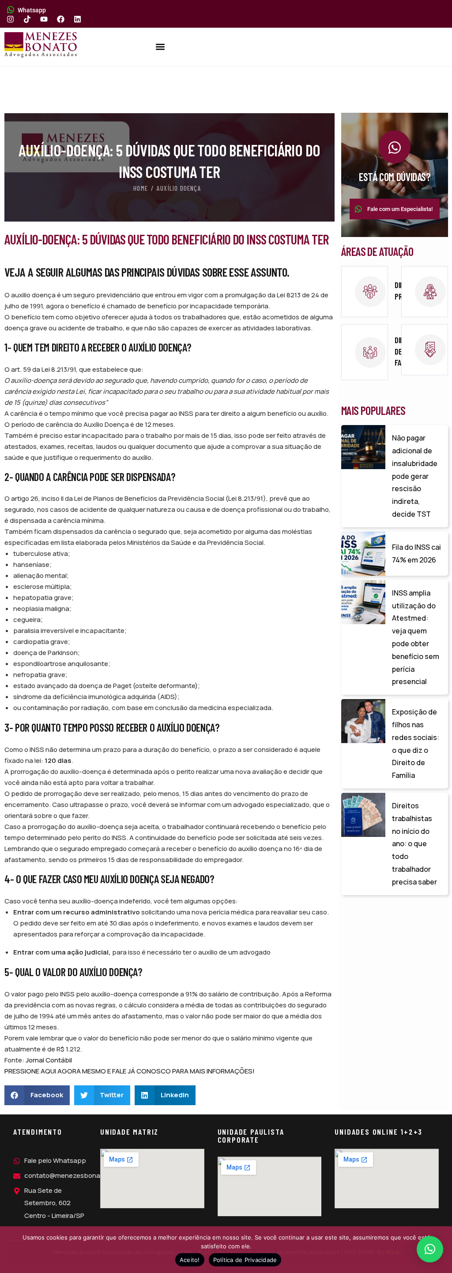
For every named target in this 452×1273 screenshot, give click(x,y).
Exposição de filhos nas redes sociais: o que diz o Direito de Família (415, 743)
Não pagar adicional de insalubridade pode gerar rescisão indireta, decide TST (414, 476)
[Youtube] (44, 19)
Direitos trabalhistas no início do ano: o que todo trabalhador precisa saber (414, 844)
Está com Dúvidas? (394, 176)
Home (140, 188)
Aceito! (190, 1259)
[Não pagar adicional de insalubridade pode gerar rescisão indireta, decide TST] (363, 447)
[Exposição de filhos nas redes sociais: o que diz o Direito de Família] (363, 721)
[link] (365, 291)
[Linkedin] (77, 19)
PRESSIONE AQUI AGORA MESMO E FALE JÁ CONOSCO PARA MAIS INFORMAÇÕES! (129, 1071)
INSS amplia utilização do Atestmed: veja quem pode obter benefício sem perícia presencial (415, 637)
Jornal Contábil (49, 1060)
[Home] (40, 45)
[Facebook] (60, 19)
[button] (160, 47)
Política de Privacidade (245, 1259)
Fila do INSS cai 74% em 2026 (416, 553)
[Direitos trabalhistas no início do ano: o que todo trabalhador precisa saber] (363, 815)
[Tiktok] (27, 19)
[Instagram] (10, 19)
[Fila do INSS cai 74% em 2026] (363, 554)
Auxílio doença (179, 188)
